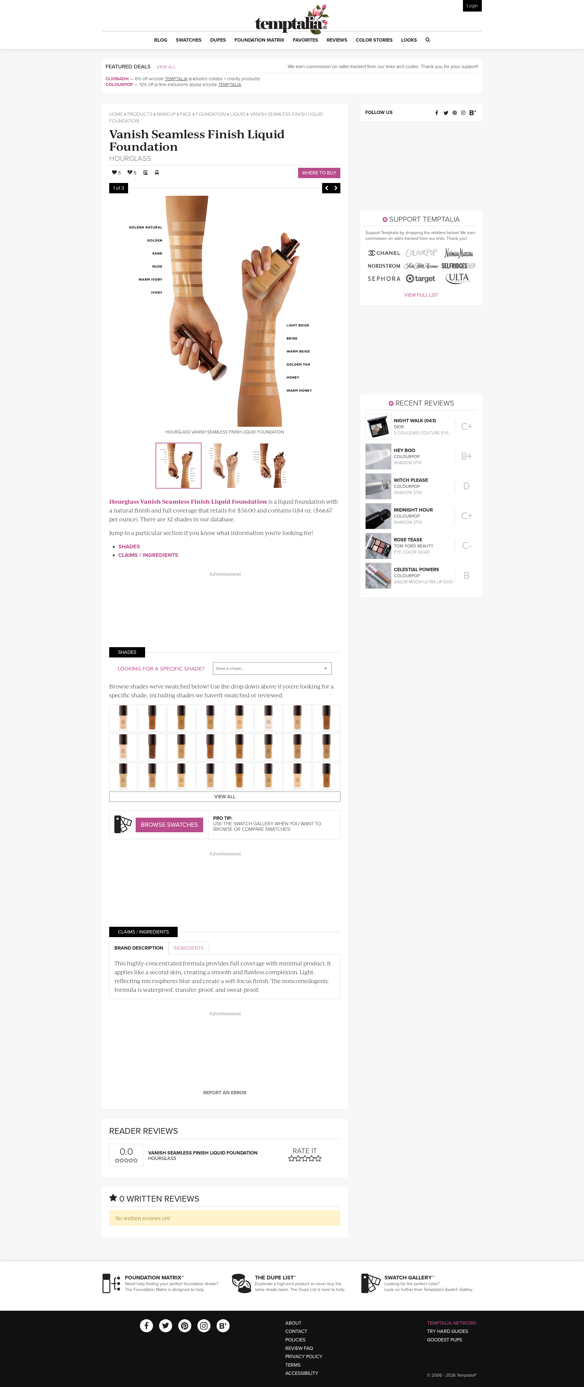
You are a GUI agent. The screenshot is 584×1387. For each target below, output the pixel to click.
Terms (293, 1365)
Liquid (237, 114)
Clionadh (117, 78)
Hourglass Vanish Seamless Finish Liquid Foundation (188, 501)
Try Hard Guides (447, 1331)
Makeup (166, 114)
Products (139, 114)
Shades (129, 546)
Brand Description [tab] (138, 948)
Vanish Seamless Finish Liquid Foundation (197, 139)
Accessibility (301, 1373)
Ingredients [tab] (188, 948)
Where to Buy (319, 173)
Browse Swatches (169, 825)
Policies (295, 1340)
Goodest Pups (444, 1340)
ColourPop (119, 84)
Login (472, 6)
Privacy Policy (303, 1357)
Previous (326, 188)
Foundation (211, 114)
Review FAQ (299, 1348)
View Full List (421, 295)
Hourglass (130, 158)
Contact (296, 1331)
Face (185, 114)
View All (166, 67)
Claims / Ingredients (148, 555)
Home (116, 114)
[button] (161, 40)
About (293, 1323)
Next (335, 188)
